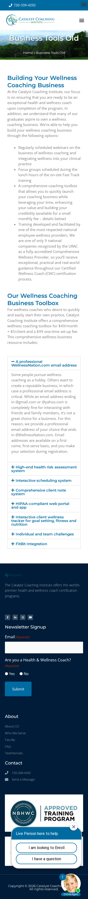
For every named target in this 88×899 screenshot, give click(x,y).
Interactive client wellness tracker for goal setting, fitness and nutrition (43, 521)
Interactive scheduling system (44, 480)
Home (28, 53)
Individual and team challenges (45, 534)
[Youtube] (30, 617)
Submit (18, 688)
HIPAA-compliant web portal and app (40, 505)
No (26, 673)
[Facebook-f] (7, 617)
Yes (12, 673)
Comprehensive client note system (38, 492)
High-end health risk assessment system (44, 469)
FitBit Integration (31, 543)
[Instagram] (22, 617)
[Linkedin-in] (15, 617)
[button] (84, 4)
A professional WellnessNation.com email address (44, 363)
